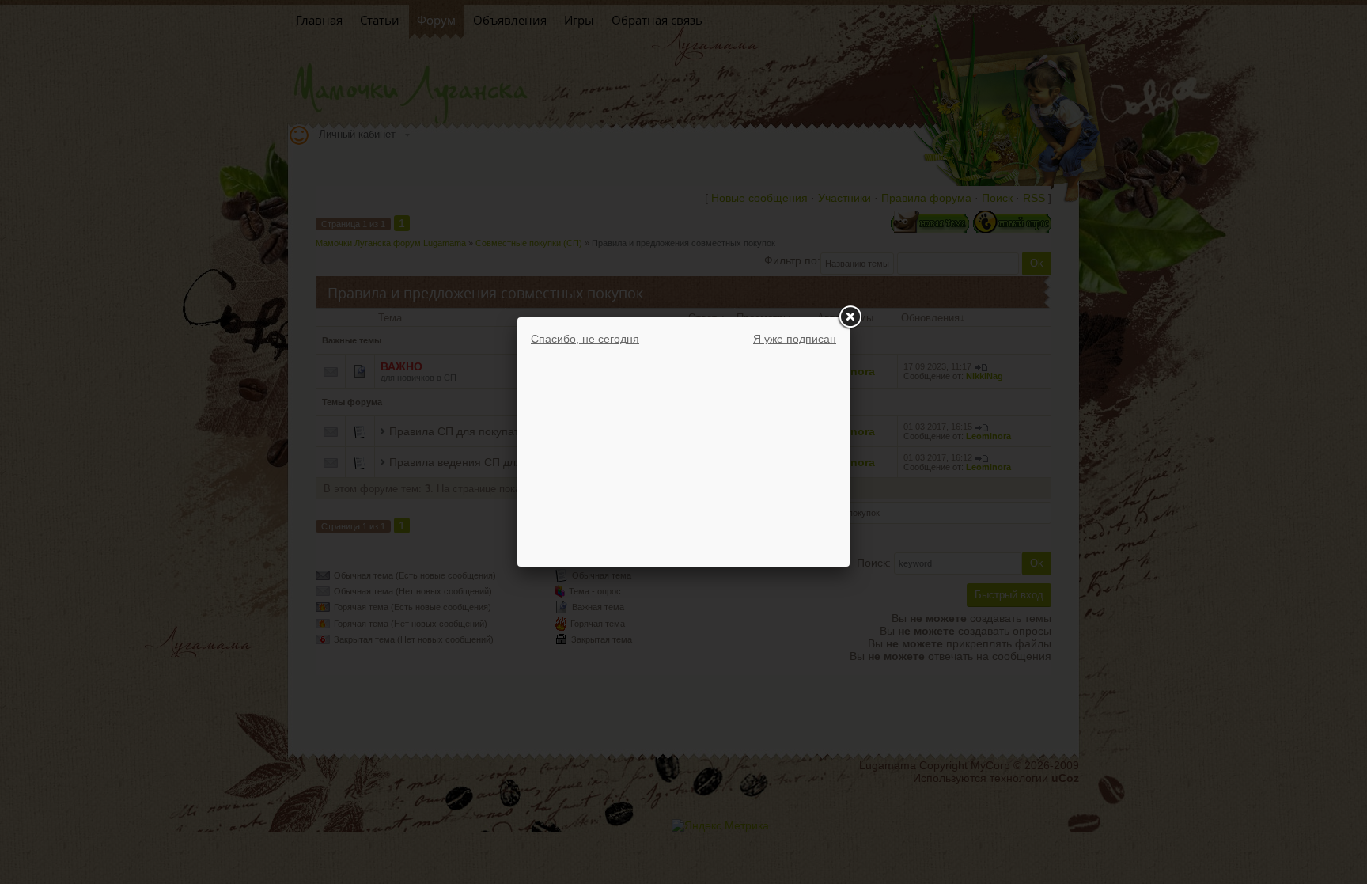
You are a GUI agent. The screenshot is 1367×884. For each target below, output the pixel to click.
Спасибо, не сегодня (585, 338)
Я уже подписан (794, 338)
